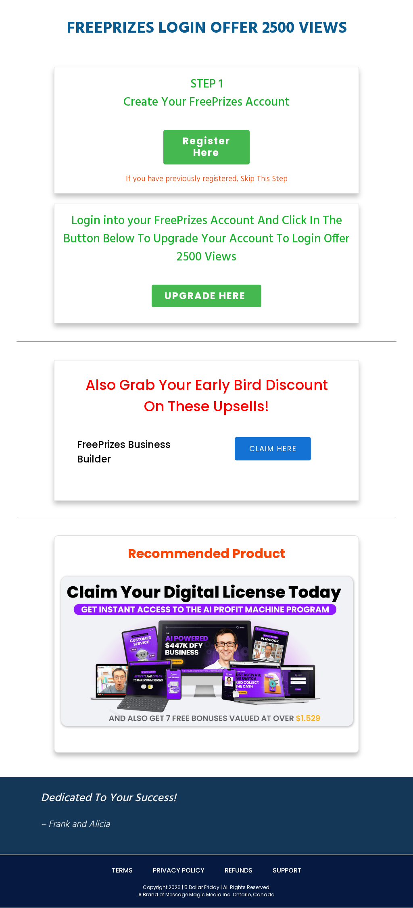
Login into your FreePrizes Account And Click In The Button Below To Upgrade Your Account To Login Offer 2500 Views (206, 239)
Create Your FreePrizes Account (206, 102)
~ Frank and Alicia (75, 824)
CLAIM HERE (273, 448)
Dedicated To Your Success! (108, 798)
